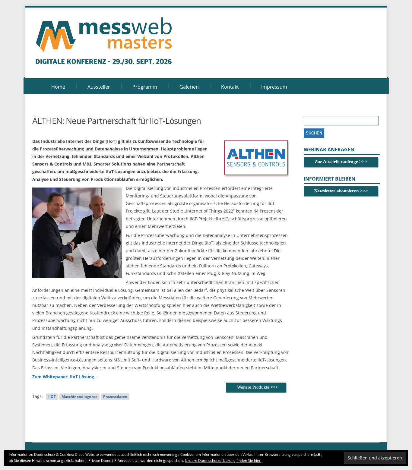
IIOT (52, 396)
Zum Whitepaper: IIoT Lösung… (65, 377)
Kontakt (230, 87)
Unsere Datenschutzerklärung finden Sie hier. (223, 460)
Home (58, 87)
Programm (144, 87)
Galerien (189, 87)
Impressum (274, 87)
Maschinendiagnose (79, 396)
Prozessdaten (115, 396)
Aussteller (98, 87)
